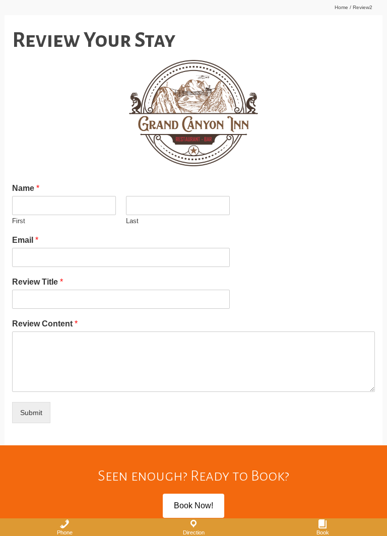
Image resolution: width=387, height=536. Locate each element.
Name (25, 188)
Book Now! (193, 505)
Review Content (45, 323)
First (18, 221)
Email (25, 240)
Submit (31, 413)
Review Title (37, 282)
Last (132, 221)
